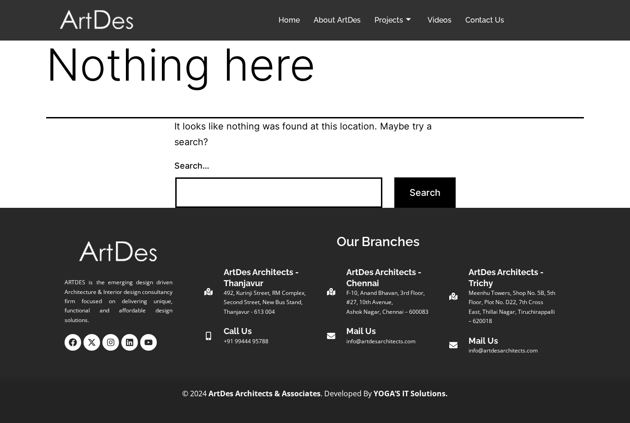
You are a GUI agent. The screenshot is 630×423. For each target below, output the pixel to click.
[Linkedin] (129, 342)
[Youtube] (148, 342)
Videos (440, 20)
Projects (388, 20)
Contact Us (484, 20)
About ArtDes (337, 20)
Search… (191, 165)
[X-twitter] (91, 342)
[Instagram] (110, 342)
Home (289, 20)
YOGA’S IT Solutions (410, 393)
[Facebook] (73, 342)
